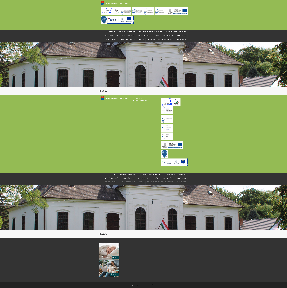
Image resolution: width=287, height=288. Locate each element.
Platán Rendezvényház (127, 39)
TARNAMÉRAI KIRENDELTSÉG (127, 32)
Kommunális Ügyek (128, 35)
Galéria (141, 39)
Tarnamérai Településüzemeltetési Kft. (160, 39)
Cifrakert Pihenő (110, 39)
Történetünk (181, 35)
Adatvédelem (181, 39)
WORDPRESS (158, 285)
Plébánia (156, 35)
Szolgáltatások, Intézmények (176, 32)
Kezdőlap (112, 32)
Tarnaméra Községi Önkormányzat (150, 32)
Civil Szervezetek (143, 35)
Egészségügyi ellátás (111, 35)
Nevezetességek (168, 35)
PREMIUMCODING (142, 285)
